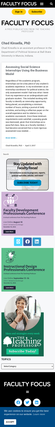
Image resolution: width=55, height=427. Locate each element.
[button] (42, 4)
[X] (18, 242)
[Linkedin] (36, 402)
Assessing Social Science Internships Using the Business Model (27, 70)
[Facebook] (27, 242)
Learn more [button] (39, 414)
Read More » (11, 138)
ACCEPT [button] (10, 422)
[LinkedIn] (37, 242)
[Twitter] (27, 402)
